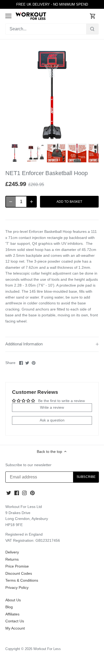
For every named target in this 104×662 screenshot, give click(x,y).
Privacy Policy (17, 587)
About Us (13, 600)
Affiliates (12, 614)
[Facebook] (16, 492)
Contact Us (14, 621)
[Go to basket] (93, 16)
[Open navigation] (8, 16)
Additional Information (24, 344)
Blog (9, 607)
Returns (12, 559)
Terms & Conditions (21, 580)
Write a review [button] (52, 407)
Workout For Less (47, 649)
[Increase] (31, 201)
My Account (15, 628)
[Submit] (92, 29)
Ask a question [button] (52, 420)
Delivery (12, 552)
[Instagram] (24, 492)
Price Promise (17, 566)
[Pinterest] (32, 492)
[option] (14, 153)
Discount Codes (18, 573)
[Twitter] (8, 492)
